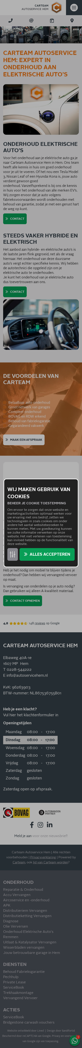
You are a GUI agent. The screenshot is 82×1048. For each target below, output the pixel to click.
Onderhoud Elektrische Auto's (28, 932)
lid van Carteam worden (50, 862)
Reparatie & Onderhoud (23, 890)
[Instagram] (40, 825)
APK (6, 905)
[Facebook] (32, 825)
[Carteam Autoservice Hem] (42, 7)
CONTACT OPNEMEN (25, 600)
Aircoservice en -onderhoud (26, 900)
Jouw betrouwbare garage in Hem (31, 953)
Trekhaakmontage (18, 993)
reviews (40, 623)
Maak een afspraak (26, 439)
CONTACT (17, 218)
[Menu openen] (74, 7)
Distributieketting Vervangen (27, 916)
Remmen (10, 937)
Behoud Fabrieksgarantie (24, 972)
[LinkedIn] (49, 825)
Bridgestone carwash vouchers (28, 1022)
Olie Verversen (15, 926)
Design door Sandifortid (61, 1031)
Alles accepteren (50, 555)
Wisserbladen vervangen (23, 947)
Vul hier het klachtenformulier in (30, 715)
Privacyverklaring (43, 857)
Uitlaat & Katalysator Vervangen (29, 942)
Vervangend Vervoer (20, 998)
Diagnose (11, 921)
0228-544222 (19, 670)
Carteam (19, 862)
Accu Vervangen (16, 895)
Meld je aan (23, 836)
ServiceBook (13, 987)
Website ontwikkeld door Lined (25, 1031)
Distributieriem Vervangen (25, 911)
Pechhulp (11, 977)
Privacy (56, 1036)
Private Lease (14, 982)
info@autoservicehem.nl (27, 676)
